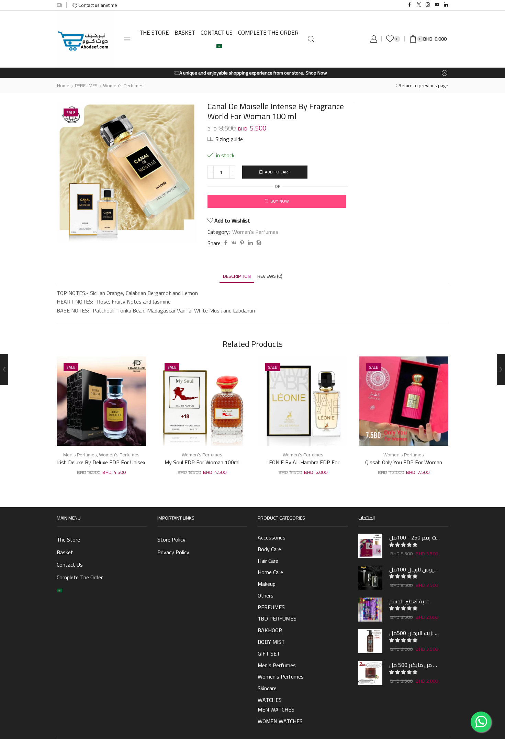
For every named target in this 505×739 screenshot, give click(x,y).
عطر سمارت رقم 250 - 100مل (414, 537)
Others (265, 595)
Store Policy (171, 539)
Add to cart (277, 172)
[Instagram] (428, 5)
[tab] (237, 276)
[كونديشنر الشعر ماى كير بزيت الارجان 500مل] (370, 641)
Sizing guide (229, 139)
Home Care (270, 572)
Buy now (279, 201)
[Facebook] (409, 5)
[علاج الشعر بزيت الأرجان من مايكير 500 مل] (370, 673)
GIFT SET (269, 653)
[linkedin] (250, 243)
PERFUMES (86, 85)
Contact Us (217, 32)
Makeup (267, 584)
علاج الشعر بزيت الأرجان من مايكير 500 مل (414, 665)
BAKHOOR (270, 630)
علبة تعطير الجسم (409, 601)
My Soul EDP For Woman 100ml (202, 462)
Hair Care (268, 561)
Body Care (269, 549)
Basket (185, 32)
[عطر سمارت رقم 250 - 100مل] (370, 546)
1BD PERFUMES (277, 618)
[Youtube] (437, 5)
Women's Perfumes (123, 85)
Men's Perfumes (80, 454)
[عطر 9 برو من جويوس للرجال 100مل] (370, 578)
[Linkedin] (446, 5)
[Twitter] (419, 5)
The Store (154, 32)
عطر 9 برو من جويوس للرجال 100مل (414, 569)
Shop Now (288, 72)
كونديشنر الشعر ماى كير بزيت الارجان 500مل (414, 633)
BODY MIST (271, 642)
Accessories (271, 538)
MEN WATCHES (276, 709)
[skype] (258, 243)
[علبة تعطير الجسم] (370, 610)
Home (63, 85)
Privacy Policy (173, 552)
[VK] (234, 243)
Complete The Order (268, 32)
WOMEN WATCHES (280, 721)
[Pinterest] (242, 243)
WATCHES (270, 699)
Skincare (267, 688)
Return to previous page (423, 85)
